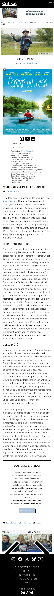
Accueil (4, 22)
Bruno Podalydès (29, 63)
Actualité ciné (15, 22)
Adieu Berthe (9, 201)
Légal (27, 582)
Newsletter (27, 575)
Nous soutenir (27, 578)
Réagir (38, 523)
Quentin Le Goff (26, 523)
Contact (27, 571)
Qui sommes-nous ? (27, 567)
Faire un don (27, 510)
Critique (26, 22)
